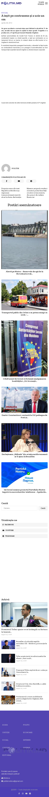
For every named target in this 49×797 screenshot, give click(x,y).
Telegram (9, 536)
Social (4, 13)
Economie (27, 732)
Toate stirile (41, 3)
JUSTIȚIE (5, 732)
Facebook (9, 525)
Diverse (26, 748)
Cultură (6, 748)
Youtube (9, 530)
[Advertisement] (24, 76)
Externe (27, 740)
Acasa (5, 725)
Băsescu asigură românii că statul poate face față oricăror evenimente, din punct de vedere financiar (37, 192)
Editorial (6, 755)
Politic (26, 725)
